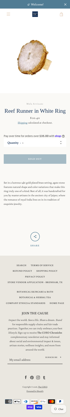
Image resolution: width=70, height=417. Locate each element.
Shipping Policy (46, 270)
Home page (57, 303)
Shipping (22, 122)
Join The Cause (35, 313)
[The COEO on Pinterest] (32, 377)
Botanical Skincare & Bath (35, 291)
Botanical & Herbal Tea (35, 297)
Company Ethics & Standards (25, 303)
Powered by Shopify (35, 391)
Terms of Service (42, 265)
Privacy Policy (35, 276)
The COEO (42, 386)
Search (22, 265)
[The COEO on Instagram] (38, 377)
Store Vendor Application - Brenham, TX (35, 282)
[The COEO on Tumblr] (44, 377)
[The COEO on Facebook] (26, 377)
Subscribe (51, 357)
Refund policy (22, 270)
